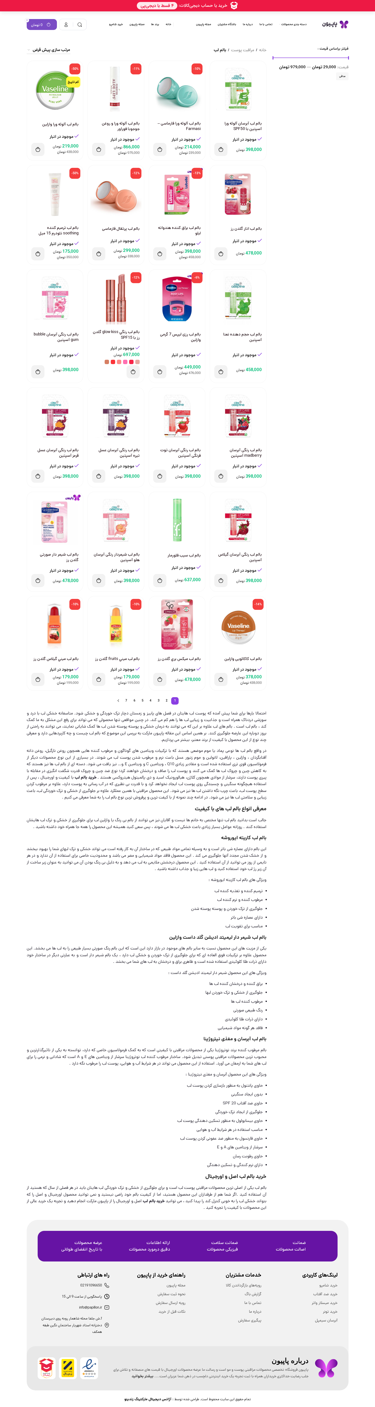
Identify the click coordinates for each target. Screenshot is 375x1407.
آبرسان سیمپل (326, 1320)
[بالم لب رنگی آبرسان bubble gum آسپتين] (55, 298)
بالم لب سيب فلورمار (184, 555)
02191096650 (91, 1285)
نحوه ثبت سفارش (171, 1294)
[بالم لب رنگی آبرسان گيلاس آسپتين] (238, 520)
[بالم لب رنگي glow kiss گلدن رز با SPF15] (116, 298)
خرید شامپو (328, 1285)
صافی (342, 76)
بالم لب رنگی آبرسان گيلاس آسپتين (240, 557)
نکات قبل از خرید (171, 1311)
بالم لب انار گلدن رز (246, 229)
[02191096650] (106, 1285)
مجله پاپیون (176, 1285)
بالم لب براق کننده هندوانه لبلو (179, 230)
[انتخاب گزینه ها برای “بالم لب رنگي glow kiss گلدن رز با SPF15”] (133, 371)
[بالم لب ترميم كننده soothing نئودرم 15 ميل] (55, 193)
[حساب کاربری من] (66, 24)
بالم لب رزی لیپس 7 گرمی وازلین (180, 337)
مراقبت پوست (242, 50)
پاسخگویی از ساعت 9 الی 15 (82, 1296)
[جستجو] (80, 24)
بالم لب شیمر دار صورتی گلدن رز (59, 557)
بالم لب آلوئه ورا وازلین (60, 124)
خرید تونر (330, 1311)
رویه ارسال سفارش (170, 1303)
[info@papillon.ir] (106, 1307)
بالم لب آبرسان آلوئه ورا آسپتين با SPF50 (243, 126)
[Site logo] (335, 24)
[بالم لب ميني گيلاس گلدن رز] (55, 624)
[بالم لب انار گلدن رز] (238, 193)
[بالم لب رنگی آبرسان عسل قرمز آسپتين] (55, 416)
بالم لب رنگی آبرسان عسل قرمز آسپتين (58, 452)
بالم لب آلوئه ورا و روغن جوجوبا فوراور (121, 126)
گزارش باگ (253, 1294)
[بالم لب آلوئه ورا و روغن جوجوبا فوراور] (116, 89)
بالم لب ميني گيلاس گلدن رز (56, 659)
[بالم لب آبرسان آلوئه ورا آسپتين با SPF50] (238, 89)
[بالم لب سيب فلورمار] (177, 520)
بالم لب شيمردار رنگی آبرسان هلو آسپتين (117, 557)
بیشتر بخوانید (142, 1376)
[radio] (137, 362)
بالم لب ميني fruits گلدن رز (117, 659)
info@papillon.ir (90, 1307)
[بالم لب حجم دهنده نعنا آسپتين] (238, 298)
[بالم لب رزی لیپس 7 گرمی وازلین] (177, 298)
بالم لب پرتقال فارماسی (121, 229)
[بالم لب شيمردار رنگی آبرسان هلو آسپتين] (116, 520)
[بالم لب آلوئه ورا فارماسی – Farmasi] (177, 89)
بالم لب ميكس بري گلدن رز (179, 659)
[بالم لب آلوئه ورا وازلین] (55, 89)
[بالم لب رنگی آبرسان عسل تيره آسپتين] (116, 416)
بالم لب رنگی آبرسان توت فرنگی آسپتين (180, 452)
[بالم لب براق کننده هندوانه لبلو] (177, 193)
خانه (262, 50)
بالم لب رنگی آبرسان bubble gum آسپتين (56, 337)
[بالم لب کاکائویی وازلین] (238, 624)
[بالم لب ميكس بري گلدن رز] (177, 624)
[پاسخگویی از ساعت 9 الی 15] (106, 1296)
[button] (220, 149)
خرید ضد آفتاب (325, 1294)
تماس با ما (252, 1303)
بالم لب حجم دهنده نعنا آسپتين (242, 337)
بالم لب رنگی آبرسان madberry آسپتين (246, 452)
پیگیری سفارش (249, 1320)
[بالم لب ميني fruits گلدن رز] (116, 624)
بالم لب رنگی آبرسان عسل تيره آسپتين (119, 452)
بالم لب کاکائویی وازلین (243, 659)
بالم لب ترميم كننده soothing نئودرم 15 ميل (59, 230)
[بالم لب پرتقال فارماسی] (116, 193)
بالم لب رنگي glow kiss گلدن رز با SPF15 (116, 334)
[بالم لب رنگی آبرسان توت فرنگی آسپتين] (177, 416)
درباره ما (255, 1311)
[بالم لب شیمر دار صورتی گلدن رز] (55, 520)
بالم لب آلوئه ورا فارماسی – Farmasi (179, 126)
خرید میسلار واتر (325, 1303)
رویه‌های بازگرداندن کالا (243, 1285)
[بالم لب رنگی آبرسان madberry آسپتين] (238, 416)
